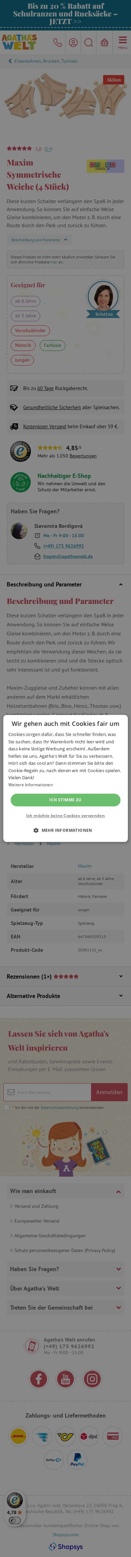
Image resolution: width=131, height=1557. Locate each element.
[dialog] (65, 778)
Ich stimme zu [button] (65, 800)
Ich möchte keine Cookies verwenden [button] (65, 816)
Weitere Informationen (30, 785)
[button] (65, 830)
